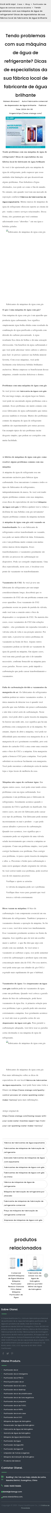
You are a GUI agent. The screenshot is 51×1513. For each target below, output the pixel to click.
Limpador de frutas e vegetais (16, 1453)
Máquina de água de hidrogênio (17, 1421)
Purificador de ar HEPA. (13, 1409)
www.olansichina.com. (13, 1497)
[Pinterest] (12, 1353)
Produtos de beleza (12, 1461)
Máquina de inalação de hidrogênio (19, 1457)
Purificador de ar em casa (15, 1413)
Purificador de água (12, 1441)
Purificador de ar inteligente (16, 1374)
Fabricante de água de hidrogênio (18, 1429)
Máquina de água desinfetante (17, 1437)
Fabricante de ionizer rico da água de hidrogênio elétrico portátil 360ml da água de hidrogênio (34, 1281)
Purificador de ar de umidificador (18, 1393)
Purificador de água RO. (14, 1445)
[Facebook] (3, 1353)
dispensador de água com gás (16, 1023)
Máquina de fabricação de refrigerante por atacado (24, 1194)
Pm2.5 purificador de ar (14, 1382)
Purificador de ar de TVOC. (15, 1405)
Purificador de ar (11, 1370)
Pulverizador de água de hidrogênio (19, 1425)
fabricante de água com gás (33, 391)
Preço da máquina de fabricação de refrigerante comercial (21, 1213)
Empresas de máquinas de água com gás (23, 1220)
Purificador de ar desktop (15, 1389)
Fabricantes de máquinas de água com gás (24, 1167)
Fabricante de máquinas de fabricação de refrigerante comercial (23, 1203)
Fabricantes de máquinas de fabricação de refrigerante (24, 1150)
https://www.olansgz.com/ (29, 113)
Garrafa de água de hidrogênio (17, 1433)
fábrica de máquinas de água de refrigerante (19, 1184)
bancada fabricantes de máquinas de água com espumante (24, 1160)
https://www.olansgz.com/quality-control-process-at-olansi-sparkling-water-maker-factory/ (23, 1095)
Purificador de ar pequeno (15, 1401)
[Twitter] (8, 1353)
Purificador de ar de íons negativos (19, 1397)
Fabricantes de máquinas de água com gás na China (24, 1175)
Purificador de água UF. (14, 1449)
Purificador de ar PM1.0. (14, 1378)
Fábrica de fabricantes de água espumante (24, 1143)
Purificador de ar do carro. (15, 1386)
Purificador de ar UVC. (13, 1417)
